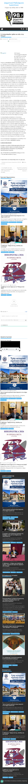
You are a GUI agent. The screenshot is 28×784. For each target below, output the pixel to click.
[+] (17, 320)
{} (15, 320)
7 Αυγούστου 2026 (7, 531)
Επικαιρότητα (14, 162)
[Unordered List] (9, 320)
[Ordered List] (8, 320)
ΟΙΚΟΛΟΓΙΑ (19, 162)
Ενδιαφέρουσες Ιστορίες (6, 162)
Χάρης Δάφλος (14, 214)
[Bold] (2, 320)
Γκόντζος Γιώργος (14, 39)
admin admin (13, 243)
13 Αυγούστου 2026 (6, 285)
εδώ (10, 340)
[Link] (14, 320)
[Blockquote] (11, 320)
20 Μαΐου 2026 (6, 655)
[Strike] (6, 320)
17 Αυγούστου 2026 (6, 214)
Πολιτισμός (9, 294)
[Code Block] (13, 320)
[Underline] (5, 320)
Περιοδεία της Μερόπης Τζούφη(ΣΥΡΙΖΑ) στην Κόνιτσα (22, 169)
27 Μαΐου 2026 (6, 624)
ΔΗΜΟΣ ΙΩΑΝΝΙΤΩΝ (4, 222)
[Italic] (3, 320)
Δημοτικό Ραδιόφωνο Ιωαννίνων (14, 4)
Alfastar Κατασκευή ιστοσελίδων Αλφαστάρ (17, 780)
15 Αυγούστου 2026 (6, 243)
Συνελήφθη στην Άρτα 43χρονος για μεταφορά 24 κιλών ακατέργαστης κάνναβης (7, 170)
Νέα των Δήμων (4, 223)
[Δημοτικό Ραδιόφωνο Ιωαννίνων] (2, 29)
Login (26, 311)
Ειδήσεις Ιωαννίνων (12, 222)
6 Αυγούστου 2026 (7, 561)
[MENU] (27, 29)
